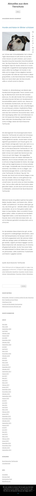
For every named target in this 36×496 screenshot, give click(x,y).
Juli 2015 (4, 427)
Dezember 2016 (6, 389)
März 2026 (5, 327)
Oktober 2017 (6, 369)
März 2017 (5, 383)
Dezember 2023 (6, 340)
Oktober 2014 (6, 448)
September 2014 (6, 450)
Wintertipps (29, 274)
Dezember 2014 (6, 443)
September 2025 (6, 329)
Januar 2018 (5, 365)
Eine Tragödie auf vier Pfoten (10, 300)
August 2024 (5, 335)
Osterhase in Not (7, 302)
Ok (18, 493)
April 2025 (5, 331)
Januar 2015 (5, 441)
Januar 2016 (5, 414)
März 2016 (5, 409)
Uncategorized (6, 463)
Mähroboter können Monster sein (11, 306)
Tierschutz (19, 274)
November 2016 (6, 392)
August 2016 (5, 398)
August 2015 (5, 425)
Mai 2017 (4, 378)
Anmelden (5, 474)
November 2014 (6, 445)
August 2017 (5, 374)
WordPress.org (6, 481)
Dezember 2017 (6, 367)
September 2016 (6, 396)
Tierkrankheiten (11, 274)
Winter (24, 274)
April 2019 (5, 349)
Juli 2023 (4, 347)
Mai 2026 (4, 324)
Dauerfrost (15, 272)
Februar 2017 (5, 385)
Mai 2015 (4, 432)
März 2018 (5, 362)
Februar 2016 (5, 412)
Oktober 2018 (6, 356)
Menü (18, 11)
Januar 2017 (5, 387)
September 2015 (6, 423)
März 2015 (5, 436)
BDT (25, 269)
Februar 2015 (5, 439)
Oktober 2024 (6, 333)
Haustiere (21, 272)
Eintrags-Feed (6, 477)
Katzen (31, 272)
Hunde (27, 272)
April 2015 (5, 434)
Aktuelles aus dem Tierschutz (18, 5)
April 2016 (5, 407)
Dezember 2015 (6, 416)
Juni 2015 (4, 430)
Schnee (4, 274)
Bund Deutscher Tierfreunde (10, 461)
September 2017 (6, 371)
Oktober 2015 (6, 421)
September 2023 (6, 344)
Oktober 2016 (6, 394)
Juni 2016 (4, 403)
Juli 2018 (4, 358)
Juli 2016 (4, 400)
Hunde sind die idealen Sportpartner (12, 304)
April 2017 (5, 380)
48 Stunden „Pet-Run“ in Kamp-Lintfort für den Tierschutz (18, 297)
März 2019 (5, 351)
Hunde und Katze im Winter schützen (18, 27)
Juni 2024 (4, 338)
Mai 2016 (4, 405)
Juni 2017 (4, 376)
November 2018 (6, 353)
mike (28, 267)
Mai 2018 (4, 360)
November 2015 (6, 418)
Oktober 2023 (6, 342)
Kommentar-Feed (7, 479)
